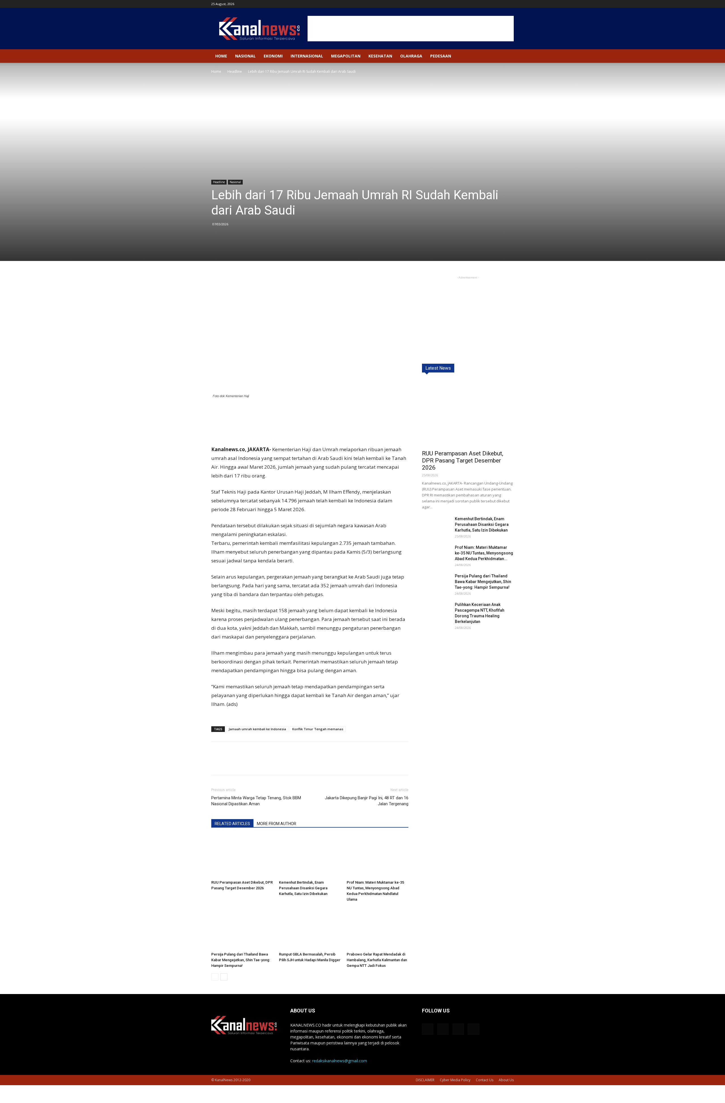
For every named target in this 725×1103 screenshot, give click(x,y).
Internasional (307, 56)
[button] (507, 56)
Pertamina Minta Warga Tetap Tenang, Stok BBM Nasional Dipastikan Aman (256, 800)
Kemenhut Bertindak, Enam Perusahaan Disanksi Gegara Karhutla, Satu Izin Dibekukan (303, 888)
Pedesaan (440, 56)
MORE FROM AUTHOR (276, 823)
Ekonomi (273, 56)
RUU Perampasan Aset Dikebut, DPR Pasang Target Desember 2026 (462, 460)
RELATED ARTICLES (232, 823)
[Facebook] (481, 4)
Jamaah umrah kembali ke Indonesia (257, 729)
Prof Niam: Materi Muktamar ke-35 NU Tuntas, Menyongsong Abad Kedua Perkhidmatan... (484, 553)
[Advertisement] (411, 28)
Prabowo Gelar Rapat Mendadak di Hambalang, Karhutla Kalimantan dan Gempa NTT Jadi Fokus (377, 960)
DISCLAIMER (425, 1080)
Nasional (245, 56)
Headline (234, 71)
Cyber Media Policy (455, 1080)
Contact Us (484, 1080)
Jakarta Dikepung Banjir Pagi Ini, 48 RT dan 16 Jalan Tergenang (366, 800)
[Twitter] (500, 4)
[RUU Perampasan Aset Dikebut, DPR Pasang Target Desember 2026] (242, 856)
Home (221, 56)
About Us (506, 1080)
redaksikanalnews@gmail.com (339, 1060)
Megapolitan (346, 56)
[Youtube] (509, 4)
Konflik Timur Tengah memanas (317, 729)
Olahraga (411, 56)
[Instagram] (491, 4)
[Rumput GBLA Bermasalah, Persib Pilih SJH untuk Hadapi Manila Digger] (310, 928)
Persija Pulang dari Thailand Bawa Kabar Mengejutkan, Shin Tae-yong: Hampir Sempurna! (240, 960)
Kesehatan (380, 56)
